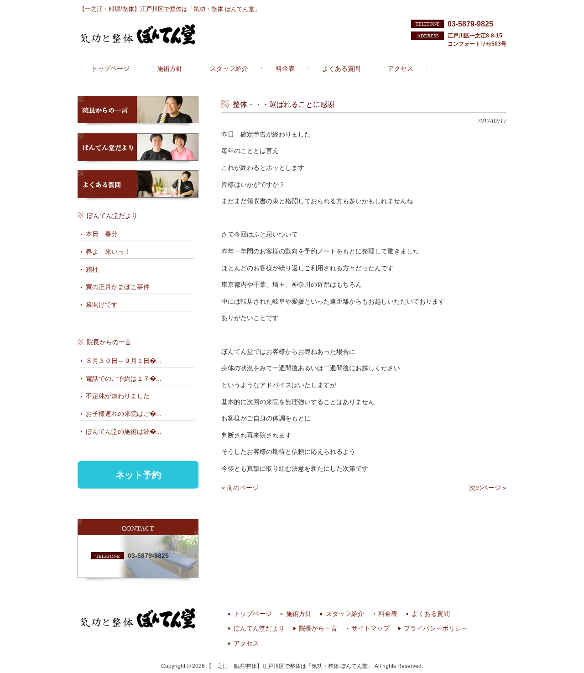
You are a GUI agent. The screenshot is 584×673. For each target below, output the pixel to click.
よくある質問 (431, 613)
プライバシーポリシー (436, 628)
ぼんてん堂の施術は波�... (124, 431)
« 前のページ (240, 487)
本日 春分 (102, 233)
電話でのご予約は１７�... (124, 378)
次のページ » (487, 487)
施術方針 (299, 613)
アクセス (246, 643)
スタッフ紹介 (345, 613)
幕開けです (102, 304)
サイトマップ (370, 628)
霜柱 (92, 269)
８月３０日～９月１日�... (124, 360)
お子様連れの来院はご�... (124, 413)
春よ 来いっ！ (108, 251)
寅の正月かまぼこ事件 (118, 286)
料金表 (387, 613)
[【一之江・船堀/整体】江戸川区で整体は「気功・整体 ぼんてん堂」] (138, 42)
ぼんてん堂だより (259, 628)
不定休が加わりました (118, 396)
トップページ (253, 613)
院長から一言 (318, 628)
